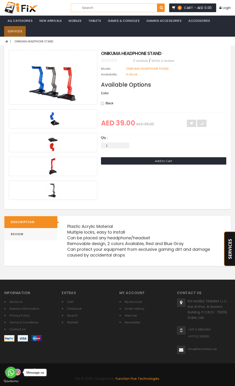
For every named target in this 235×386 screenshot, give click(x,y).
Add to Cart (163, 161)
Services (15, 31)
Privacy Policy (19, 315)
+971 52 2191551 (198, 336)
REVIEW (17, 234)
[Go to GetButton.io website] (11, 381)
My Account (133, 302)
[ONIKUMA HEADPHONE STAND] (53, 77)
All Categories (20, 21)
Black (109, 103)
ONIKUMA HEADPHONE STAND (33, 41)
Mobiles (75, 21)
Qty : (104, 137)
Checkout (74, 308)
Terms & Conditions (24, 322)
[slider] (109, 60)
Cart (70, 302)
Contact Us (17, 329)
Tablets (95, 21)
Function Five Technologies (137, 378)
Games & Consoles (124, 21)
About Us (16, 302)
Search (72, 315)
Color (105, 93)
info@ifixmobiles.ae (202, 349)
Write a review (162, 60)
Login (227, 8)
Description (22, 222)
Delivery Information (24, 308)
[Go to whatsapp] (11, 372)
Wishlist (72, 322)
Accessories (199, 21)
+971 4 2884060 (199, 329)
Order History (134, 308)
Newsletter (133, 322)
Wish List (131, 315)
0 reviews (140, 60)
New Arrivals (50, 21)
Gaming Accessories (164, 21)
